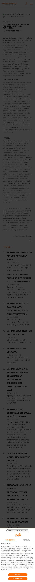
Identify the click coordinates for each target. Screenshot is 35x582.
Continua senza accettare (18, 531)
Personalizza (18, 578)
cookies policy (20, 552)
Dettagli (26, 540)
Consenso (10, 540)
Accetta (18, 574)
